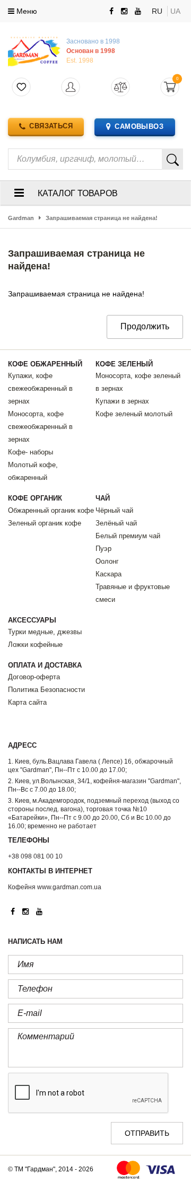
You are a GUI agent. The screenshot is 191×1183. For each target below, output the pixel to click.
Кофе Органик (35, 498)
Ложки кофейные (35, 645)
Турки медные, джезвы (45, 632)
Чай (103, 498)
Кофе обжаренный (45, 364)
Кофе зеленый (124, 364)
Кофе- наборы (30, 452)
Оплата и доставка (45, 665)
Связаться (51, 126)
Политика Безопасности (46, 690)
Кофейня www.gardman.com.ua (54, 887)
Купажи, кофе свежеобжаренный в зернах (40, 388)
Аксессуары (32, 620)
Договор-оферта (34, 677)
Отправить (147, 1133)
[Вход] (71, 87)
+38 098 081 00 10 (35, 856)
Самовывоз (139, 126)
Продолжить (144, 326)
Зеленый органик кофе (44, 523)
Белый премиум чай (128, 536)
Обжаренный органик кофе (51, 510)
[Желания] (21, 87)
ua (175, 11)
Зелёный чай (116, 523)
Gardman (21, 218)
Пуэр (103, 549)
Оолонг (107, 561)
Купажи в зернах (122, 401)
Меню (25, 11)
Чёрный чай (114, 510)
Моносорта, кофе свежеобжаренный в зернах (40, 426)
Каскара (108, 574)
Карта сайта (27, 702)
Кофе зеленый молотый (134, 414)
